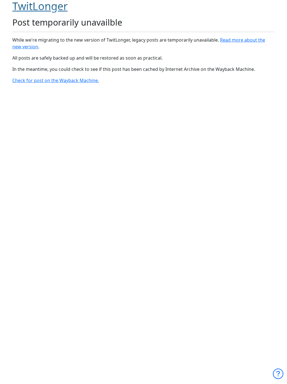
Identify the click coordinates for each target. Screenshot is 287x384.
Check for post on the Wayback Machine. (55, 80)
